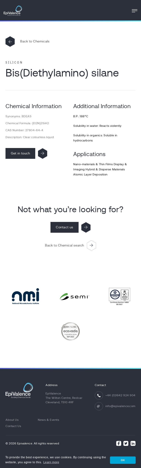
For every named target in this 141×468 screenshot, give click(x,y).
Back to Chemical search (64, 245)
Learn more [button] (51, 462)
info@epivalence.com (120, 406)
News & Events (48, 420)
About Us (12, 420)
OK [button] (123, 460)
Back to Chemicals (34, 41)
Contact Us (13, 426)
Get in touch (20, 153)
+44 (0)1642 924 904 (120, 395)
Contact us (64, 227)
